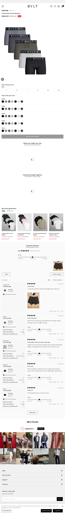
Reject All (57, 510)
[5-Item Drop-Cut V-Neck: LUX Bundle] (25, 222)
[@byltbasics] (22, 428)
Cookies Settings (6, 510)
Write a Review (58, 274)
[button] (8, 10)
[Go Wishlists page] (55, 6)
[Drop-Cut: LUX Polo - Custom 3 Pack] (56, 222)
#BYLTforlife (32, 422)
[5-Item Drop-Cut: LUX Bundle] (9, 222)
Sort (49, 280)
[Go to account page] (59, 6)
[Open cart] (62, 6)
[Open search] (51, 6)
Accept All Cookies (46, 510)
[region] (58, 266)
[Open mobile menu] (3, 6)
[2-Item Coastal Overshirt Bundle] (40, 222)
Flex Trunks (10, 291)
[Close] (62, 506)
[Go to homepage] (32, 6)
